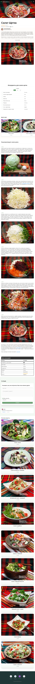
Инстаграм (19, 678)
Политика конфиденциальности (17, 681)
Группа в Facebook (11, 678)
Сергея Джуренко (6, 1)
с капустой (18, 351)
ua (31, 1)
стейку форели (18, 347)
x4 (20, 90)
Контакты (24, 678)
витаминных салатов (25, 183)
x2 (17, 90)
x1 (14, 90)
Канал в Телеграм (15, 678)
